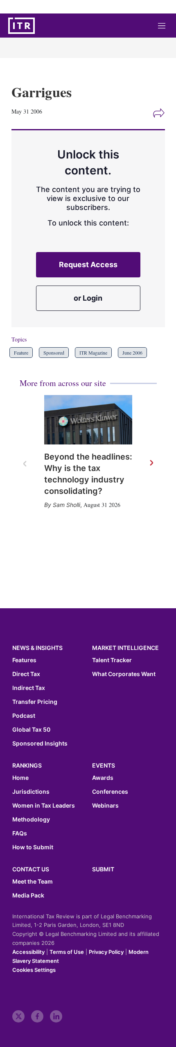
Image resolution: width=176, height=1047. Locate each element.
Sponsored (53, 352)
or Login (88, 298)
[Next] (151, 463)
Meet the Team (32, 881)
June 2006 (132, 352)
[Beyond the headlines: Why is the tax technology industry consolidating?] (88, 419)
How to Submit (32, 847)
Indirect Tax (28, 688)
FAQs (19, 833)
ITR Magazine (93, 352)
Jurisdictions (31, 792)
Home (20, 778)
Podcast (23, 716)
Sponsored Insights (40, 743)
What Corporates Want (124, 674)
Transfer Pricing (34, 702)
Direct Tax (26, 674)
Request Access (88, 264)
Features (24, 660)
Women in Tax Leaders (43, 805)
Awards (102, 778)
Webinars (105, 805)
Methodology (31, 819)
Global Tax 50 (31, 729)
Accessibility (28, 952)
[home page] (21, 26)
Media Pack (28, 895)
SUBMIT (103, 869)
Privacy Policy (106, 952)
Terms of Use (67, 952)
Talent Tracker (112, 660)
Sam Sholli (66, 504)
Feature (21, 352)
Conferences (110, 792)
